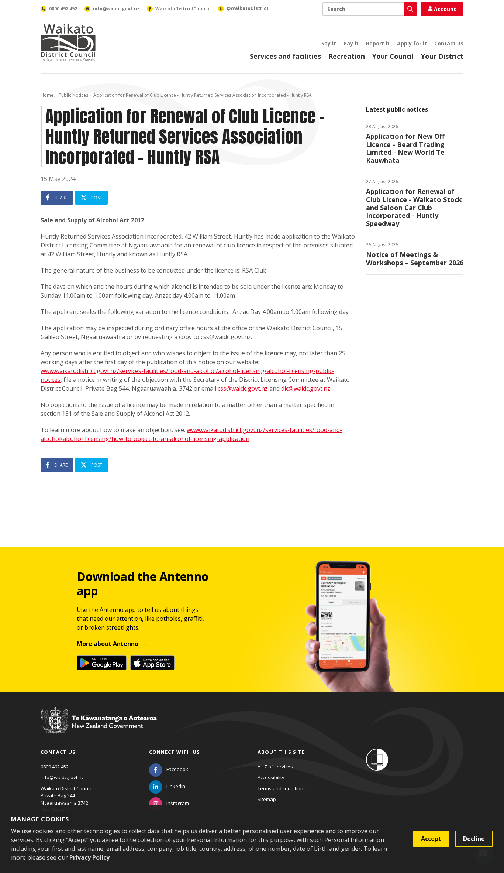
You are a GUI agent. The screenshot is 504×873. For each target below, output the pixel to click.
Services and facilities (285, 56)
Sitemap (267, 799)
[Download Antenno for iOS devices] (152, 662)
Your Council (393, 56)
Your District (442, 56)
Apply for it (412, 43)
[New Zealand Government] (99, 727)
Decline (474, 839)
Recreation (346, 56)
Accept (431, 839)
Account (445, 9)
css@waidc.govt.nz (243, 388)
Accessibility (271, 777)
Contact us (448, 43)
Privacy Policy (89, 857)
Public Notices (73, 95)
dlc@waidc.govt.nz (305, 388)
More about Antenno (107, 644)
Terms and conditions (282, 788)
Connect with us (174, 752)
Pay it (351, 43)
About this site (281, 752)
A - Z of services (275, 766)
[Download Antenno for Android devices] (102, 662)
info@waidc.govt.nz (62, 777)
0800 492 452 (55, 766)
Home (47, 95)
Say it (328, 43)
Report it (378, 43)
